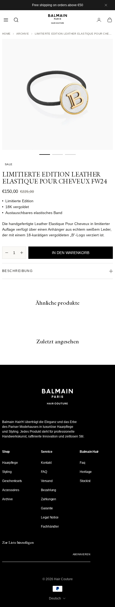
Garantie (47, 508)
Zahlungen (48, 499)
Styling (6, 472)
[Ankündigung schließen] (106, 5)
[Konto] (99, 20)
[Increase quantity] (21, 253)
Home (6, 33)
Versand (46, 481)
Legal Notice (50, 517)
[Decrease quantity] (6, 253)
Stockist (85, 481)
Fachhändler (50, 526)
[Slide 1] (44, 154)
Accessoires (10, 490)
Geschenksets (12, 481)
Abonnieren (82, 554)
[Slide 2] (57, 154)
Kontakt (46, 463)
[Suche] (16, 20)
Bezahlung (48, 490)
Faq (82, 463)
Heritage (86, 472)
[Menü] (6, 20)
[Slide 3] (70, 154)
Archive (22, 33)
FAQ (44, 472)
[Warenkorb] (109, 20)
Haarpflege (10, 463)
